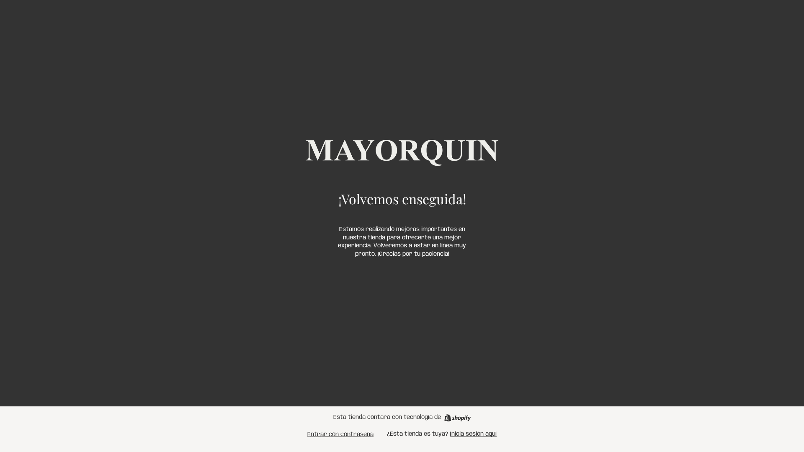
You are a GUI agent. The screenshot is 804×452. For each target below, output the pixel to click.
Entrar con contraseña (340, 434)
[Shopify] (457, 417)
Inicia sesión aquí (473, 434)
